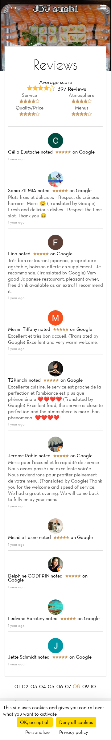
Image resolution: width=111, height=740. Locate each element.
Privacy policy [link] (73, 732)
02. (26, 686)
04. (43, 686)
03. (35, 686)
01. (18, 686)
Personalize (37, 732)
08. (77, 686)
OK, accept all (35, 722)
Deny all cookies (76, 722)
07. (69, 686)
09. (86, 686)
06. (60, 686)
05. (52, 686)
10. (94, 686)
